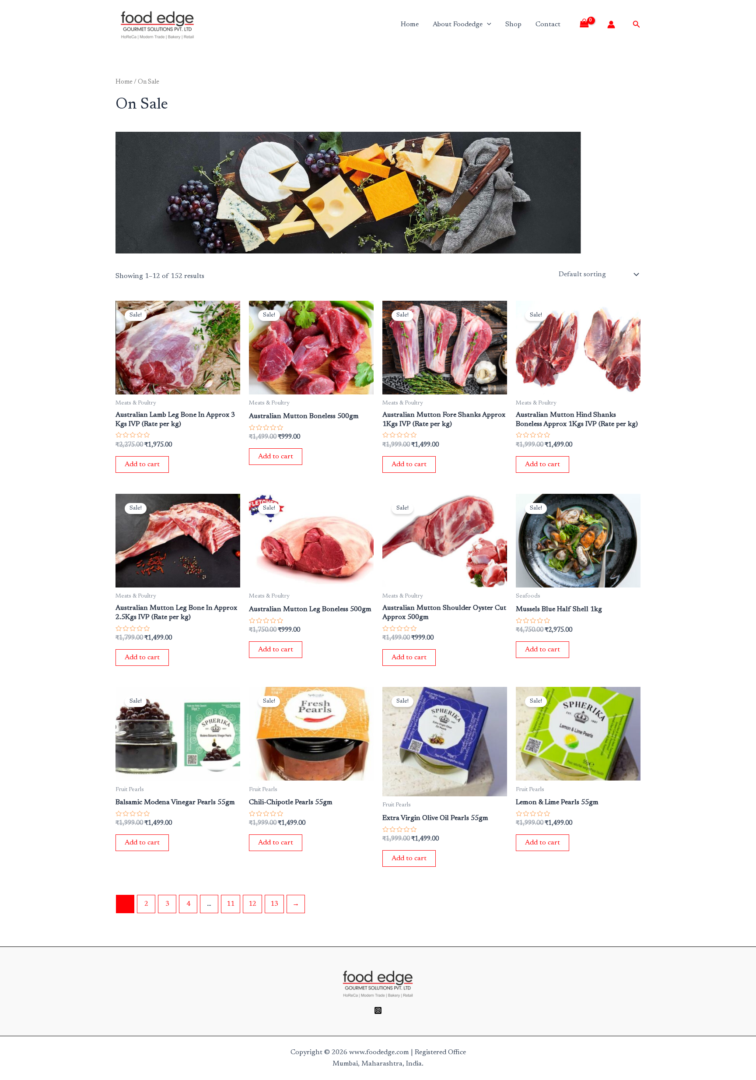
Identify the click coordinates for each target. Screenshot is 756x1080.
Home (410, 24)
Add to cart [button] (142, 464)
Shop (513, 24)
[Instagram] (378, 1010)
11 (230, 904)
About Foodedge (458, 24)
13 (274, 904)
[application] (487, 24)
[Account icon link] (611, 24)
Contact (548, 24)
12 (252, 904)
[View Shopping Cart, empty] (587, 24)
